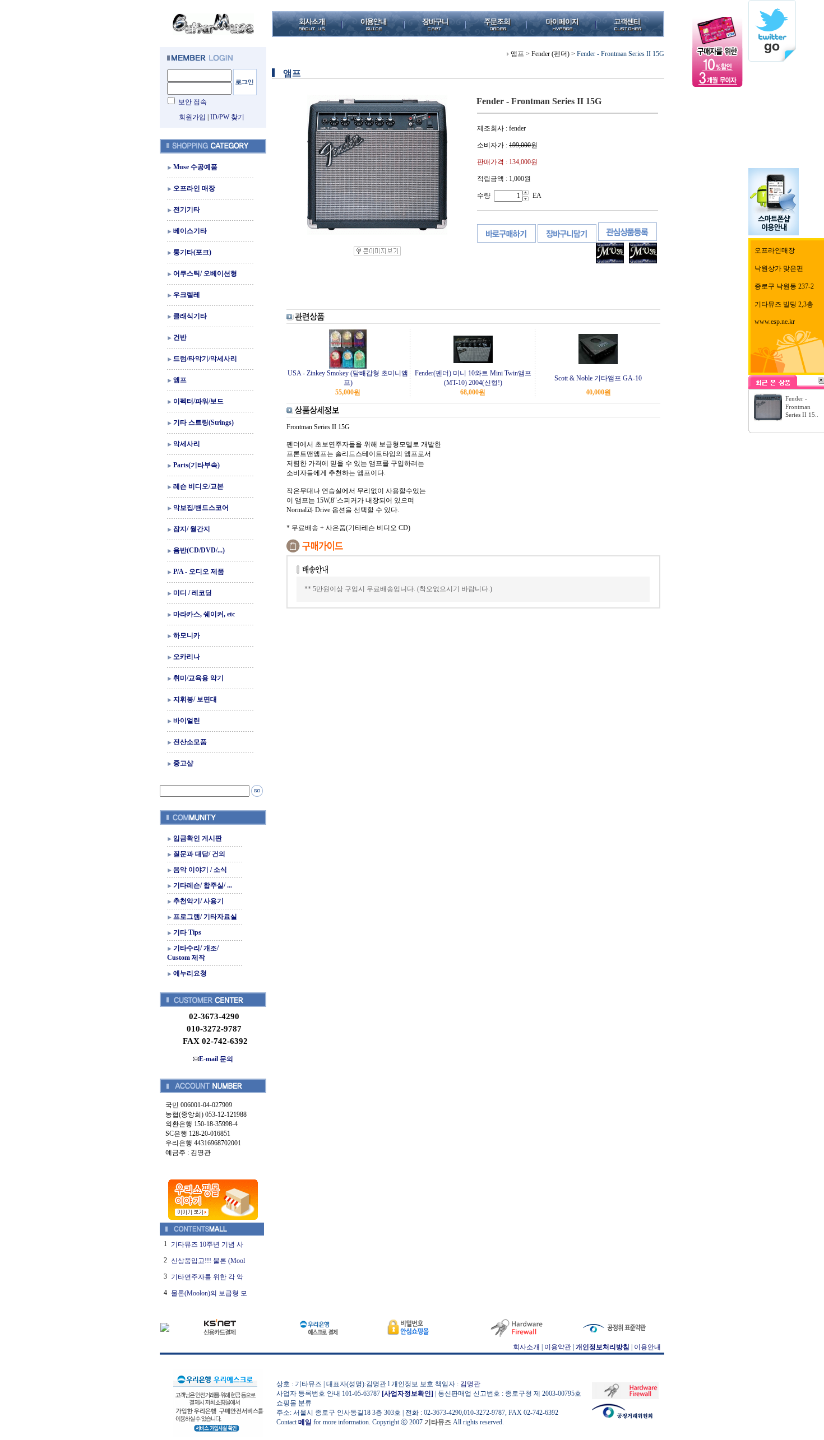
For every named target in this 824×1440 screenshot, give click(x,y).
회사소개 (526, 1347)
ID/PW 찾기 (227, 117)
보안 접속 (192, 102)
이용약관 (557, 1347)
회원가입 (192, 117)
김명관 (470, 1384)
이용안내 (647, 1347)
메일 (305, 1422)
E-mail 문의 (216, 1059)
